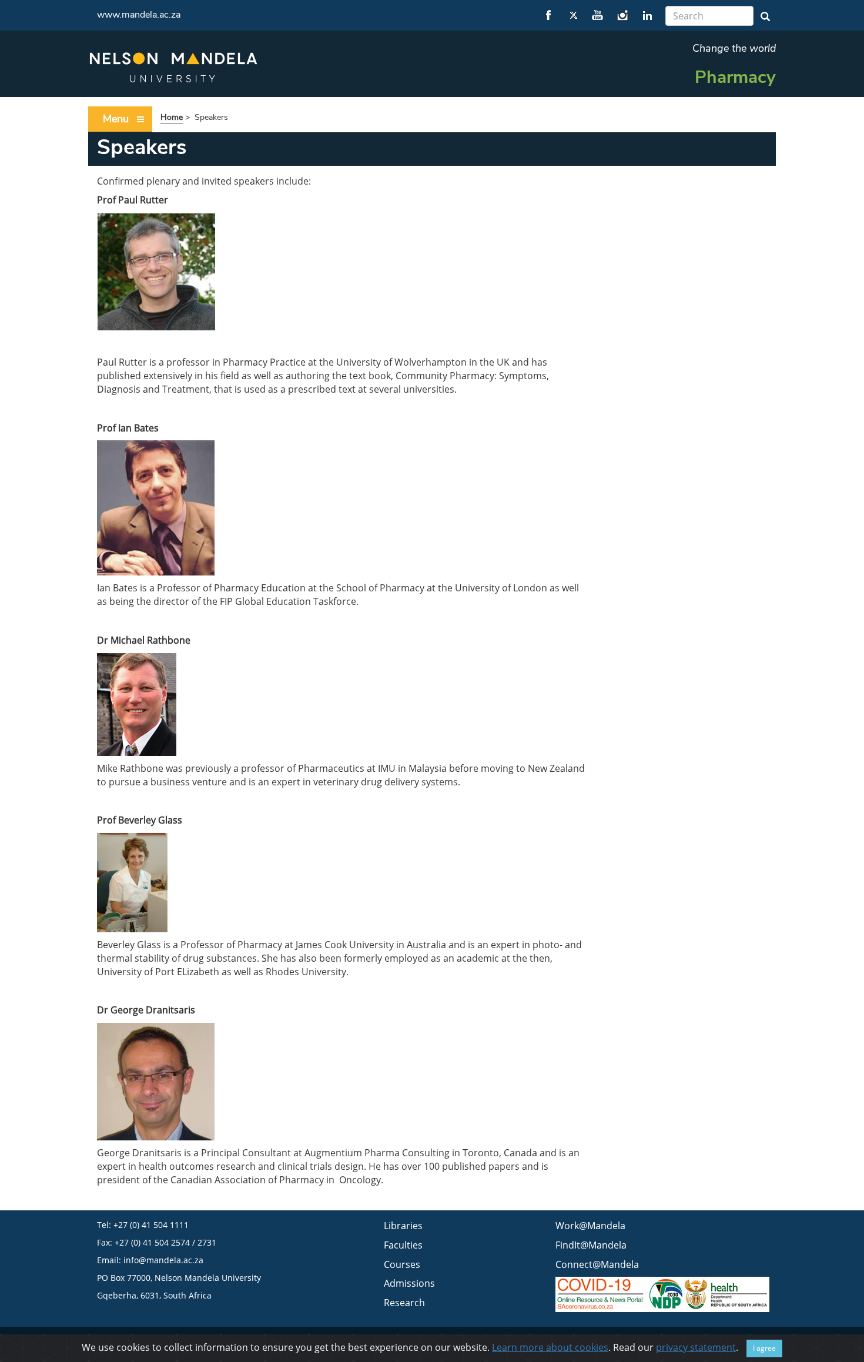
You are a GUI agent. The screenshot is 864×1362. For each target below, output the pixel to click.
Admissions (409, 1283)
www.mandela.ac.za (138, 14)
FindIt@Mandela (591, 1245)
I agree (764, 1348)
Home (171, 117)
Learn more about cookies (550, 1347)
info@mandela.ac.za (163, 1260)
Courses (402, 1264)
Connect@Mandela (597, 1264)
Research (404, 1302)
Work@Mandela (590, 1225)
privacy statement (696, 1347)
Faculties (403, 1245)
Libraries (403, 1225)
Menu (116, 119)
